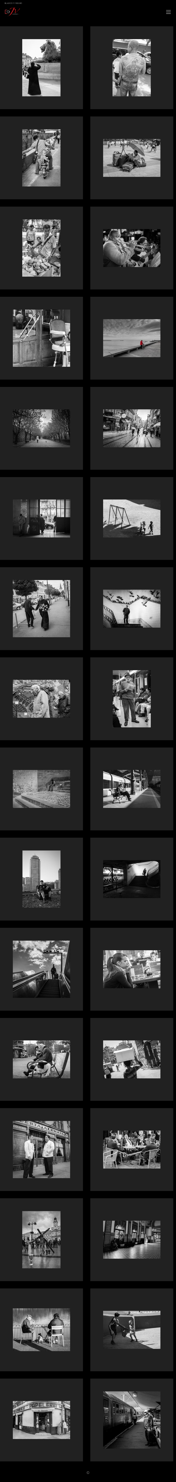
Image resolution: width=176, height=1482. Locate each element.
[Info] (88, 1473)
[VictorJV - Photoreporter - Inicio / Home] (83, 12)
